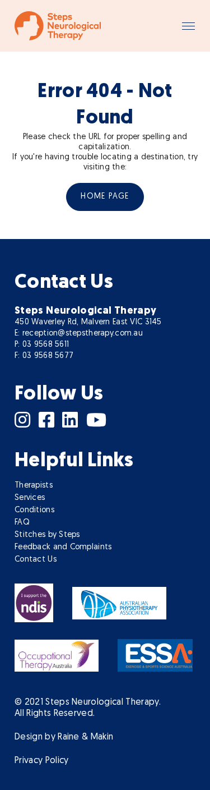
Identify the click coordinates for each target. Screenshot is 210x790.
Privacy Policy (41, 760)
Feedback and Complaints (63, 547)
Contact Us (36, 559)
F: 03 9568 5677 (44, 356)
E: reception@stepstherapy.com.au (79, 333)
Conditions (34, 510)
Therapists (34, 485)
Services (30, 498)
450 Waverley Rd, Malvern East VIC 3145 (88, 322)
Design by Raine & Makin (64, 737)
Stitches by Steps (47, 535)
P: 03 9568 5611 (42, 345)
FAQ (22, 522)
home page (105, 196)
